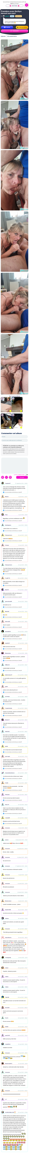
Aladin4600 (8, 909)
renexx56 (7, 817)
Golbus (7, 918)
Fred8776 (7, 578)
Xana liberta (8, 937)
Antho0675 (8, 631)
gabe (6, 686)
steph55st (7, 1044)
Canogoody (8, 957)
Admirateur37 (8, 674)
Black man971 (8, 1063)
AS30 (6, 746)
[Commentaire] (14, 466)
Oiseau (7, 545)
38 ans (12, 16)
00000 (6, 1026)
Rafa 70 (7, 804)
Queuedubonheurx (9, 772)
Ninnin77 (7, 719)
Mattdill (7, 611)
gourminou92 (8, 601)
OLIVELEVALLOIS (9, 1112)
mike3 (6, 967)
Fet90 (6, 783)
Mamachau (8, 653)
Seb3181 (7, 731)
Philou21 (7, 794)
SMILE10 (7, 664)
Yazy (6, 514)
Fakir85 (7, 997)
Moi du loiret (8, 901)
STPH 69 (7, 696)
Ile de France (18, 16)
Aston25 (7, 1007)
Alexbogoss (8, 525)
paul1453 (7, 1035)
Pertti (6, 1018)
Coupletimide (8, 708)
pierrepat (7, 756)
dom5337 (7, 643)
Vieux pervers (8, 535)
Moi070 (7, 589)
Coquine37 (8, 483)
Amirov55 (7, 621)
